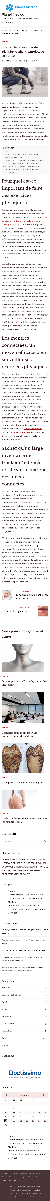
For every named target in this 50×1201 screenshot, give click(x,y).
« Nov (7, 1095)
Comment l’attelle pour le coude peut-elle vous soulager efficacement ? (22, 958)
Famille (5, 1002)
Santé (5, 42)
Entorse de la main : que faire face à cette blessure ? (24, 950)
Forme (4, 1009)
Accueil (12, 891)
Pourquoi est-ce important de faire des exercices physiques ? (21, 156)
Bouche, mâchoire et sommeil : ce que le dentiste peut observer (25, 931)
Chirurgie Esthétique (11, 995)
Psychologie (7, 1031)
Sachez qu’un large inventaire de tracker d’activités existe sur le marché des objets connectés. (23, 169)
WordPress (16, 1180)
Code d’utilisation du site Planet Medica (25, 900)
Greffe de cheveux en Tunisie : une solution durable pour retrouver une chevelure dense (23, 969)
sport (16, 322)
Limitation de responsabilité (23, 906)
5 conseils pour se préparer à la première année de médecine (19, 734)
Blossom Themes (35, 1177)
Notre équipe (15, 909)
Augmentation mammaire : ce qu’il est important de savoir (23, 941)
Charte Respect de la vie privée (25, 895)
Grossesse (6, 1016)
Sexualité (6, 1045)
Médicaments (8, 1023)
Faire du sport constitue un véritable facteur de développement (24, 221)
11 (14, 1112)
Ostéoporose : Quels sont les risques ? (23, 782)
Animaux (6, 987)
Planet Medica (13, 14)
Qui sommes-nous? (35, 909)
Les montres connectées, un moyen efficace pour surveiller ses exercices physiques (24, 162)
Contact (12, 913)
